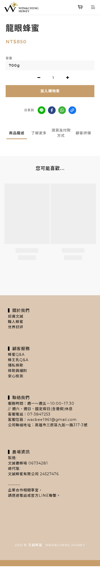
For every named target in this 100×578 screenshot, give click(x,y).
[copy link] (72, 110)
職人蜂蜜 (15, 321)
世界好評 (15, 327)
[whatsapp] (62, 110)
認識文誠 (15, 316)
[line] (41, 110)
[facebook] (52, 110)
